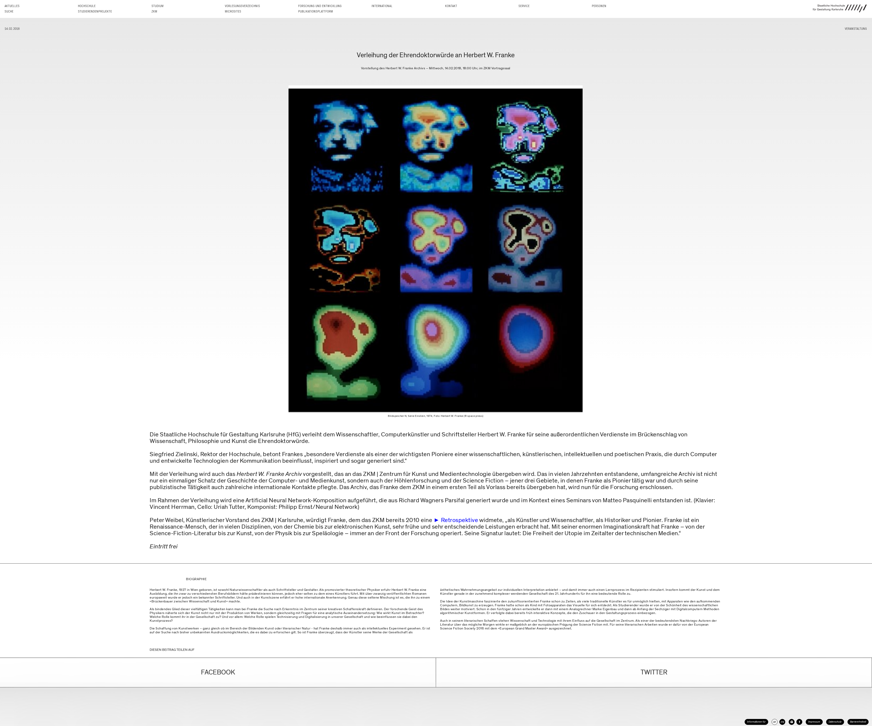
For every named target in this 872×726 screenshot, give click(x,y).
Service (524, 6)
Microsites (233, 11)
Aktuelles (12, 6)
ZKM (154, 11)
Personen (599, 6)
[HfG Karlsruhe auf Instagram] (792, 722)
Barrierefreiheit (858, 722)
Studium (157, 6)
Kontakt (451, 6)
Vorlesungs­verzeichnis (242, 6)
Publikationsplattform (315, 11)
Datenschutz (835, 722)
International (382, 6)
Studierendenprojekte (95, 11)
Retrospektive (459, 520)
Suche (9, 11)
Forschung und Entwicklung (320, 6)
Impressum (814, 722)
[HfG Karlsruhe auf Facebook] (799, 722)
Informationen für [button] (756, 722)
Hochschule (87, 6)
